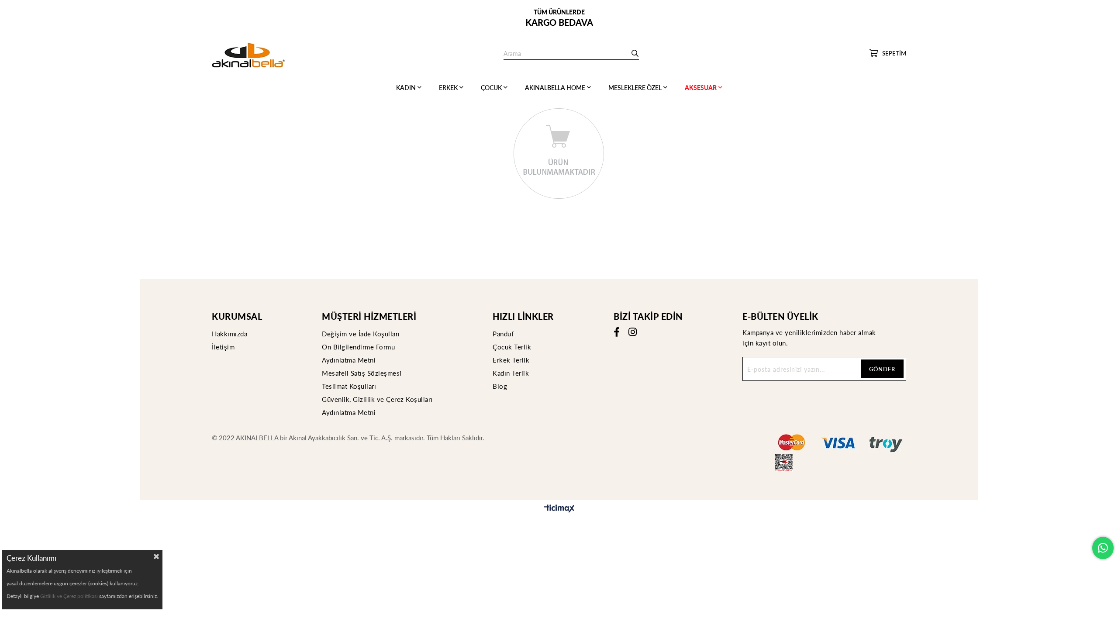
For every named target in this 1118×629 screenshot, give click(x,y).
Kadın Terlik (511, 372)
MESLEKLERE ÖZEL (635, 87)
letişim (224, 346)
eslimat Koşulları (350, 386)
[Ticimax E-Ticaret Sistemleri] (559, 509)
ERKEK (448, 87)
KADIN (406, 87)
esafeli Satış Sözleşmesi (365, 372)
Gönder (882, 369)
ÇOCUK (491, 87)
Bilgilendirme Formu (363, 346)
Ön (326, 346)
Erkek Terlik (511, 359)
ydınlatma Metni (351, 359)
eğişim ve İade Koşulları (363, 333)
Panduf (503, 333)
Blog (500, 386)
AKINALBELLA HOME (555, 87)
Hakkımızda (229, 333)
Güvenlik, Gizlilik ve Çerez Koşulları (377, 399)
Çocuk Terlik (512, 346)
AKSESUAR (701, 87)
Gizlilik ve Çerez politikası (69, 596)
